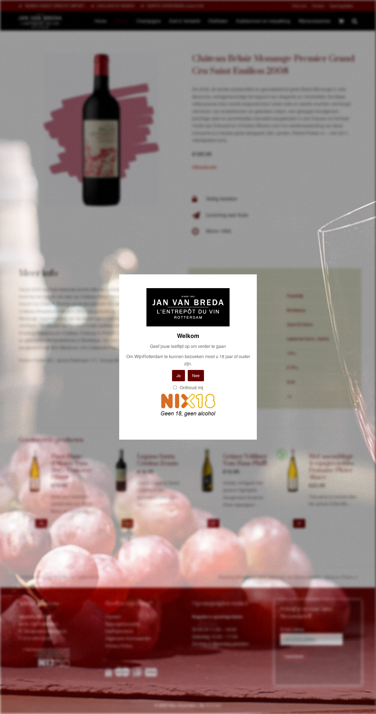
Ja (178, 375)
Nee (196, 375)
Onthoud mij (191, 387)
